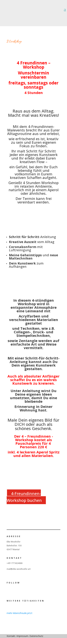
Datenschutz (36, 636)
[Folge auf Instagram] (57, 15)
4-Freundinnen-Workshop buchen (24, 497)
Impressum (22, 636)
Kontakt (11, 636)
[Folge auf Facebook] (51, 15)
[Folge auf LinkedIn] (64, 15)
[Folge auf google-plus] (20, 590)
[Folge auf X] (14, 590)
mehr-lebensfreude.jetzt (19, 613)
